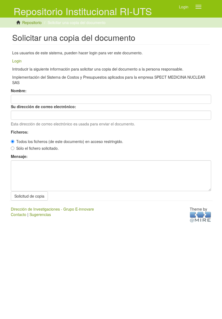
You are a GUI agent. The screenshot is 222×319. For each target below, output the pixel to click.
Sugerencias (40, 214)
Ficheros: (20, 132)
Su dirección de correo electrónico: (44, 106)
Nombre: (19, 90)
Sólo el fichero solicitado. (37, 148)
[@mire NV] (200, 216)
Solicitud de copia (29, 196)
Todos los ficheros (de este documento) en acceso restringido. (69, 141)
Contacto (18, 214)
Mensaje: (20, 156)
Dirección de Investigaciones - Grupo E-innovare (52, 209)
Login (17, 61)
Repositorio (32, 22)
